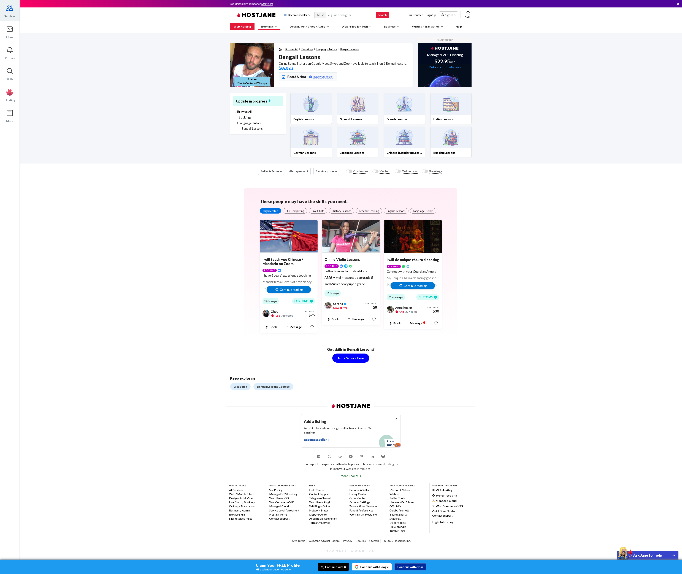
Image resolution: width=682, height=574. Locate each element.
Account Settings (359, 502)
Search (382, 15)
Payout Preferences (361, 510)
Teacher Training (369, 210)
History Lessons (341, 210)
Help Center (316, 490)
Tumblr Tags (397, 530)
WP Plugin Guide (319, 506)
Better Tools (397, 498)
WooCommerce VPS (281, 502)
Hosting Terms (278, 514)
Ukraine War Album (401, 502)
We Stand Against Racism (324, 540)
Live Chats (318, 210)
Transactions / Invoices (363, 506)
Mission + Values (399, 490)
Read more (286, 67)
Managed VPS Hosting (283, 494)
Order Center (357, 498)
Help (459, 26)
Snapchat (395, 518)
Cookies (361, 540)
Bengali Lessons (349, 49)
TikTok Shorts (398, 514)
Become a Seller (359, 490)
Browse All (291, 49)
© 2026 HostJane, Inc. (397, 540)
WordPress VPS (279, 498)
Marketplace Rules (240, 518)
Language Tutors (326, 49)
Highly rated (270, 210)
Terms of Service (319, 522)
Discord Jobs (397, 522)
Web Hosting (242, 26)
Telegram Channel (320, 498)
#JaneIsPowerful (350, 550)
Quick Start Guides (443, 511)
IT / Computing (295, 210)
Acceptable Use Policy (323, 518)
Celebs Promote (399, 510)
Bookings (267, 26)
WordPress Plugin (320, 502)
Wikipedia (240, 386)
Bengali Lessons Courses (273, 386)
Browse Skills (237, 514)
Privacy (347, 540)
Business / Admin (239, 510)
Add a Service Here (351, 358)
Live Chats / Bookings (242, 502)
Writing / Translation (426, 26)
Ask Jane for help (647, 555)
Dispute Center (318, 514)
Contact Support (279, 518)
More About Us (351, 476)
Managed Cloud (279, 506)
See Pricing (276, 490)
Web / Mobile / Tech (355, 26)
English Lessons (396, 210)
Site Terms (298, 540)
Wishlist (394, 494)
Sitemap (374, 540)
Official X (395, 506)
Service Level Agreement (284, 510)
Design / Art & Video (241, 498)
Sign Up (431, 15)
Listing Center (357, 494)
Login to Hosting (442, 522)
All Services (236, 490)
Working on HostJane (363, 514)
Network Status (319, 510)
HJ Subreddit (397, 526)
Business (390, 26)
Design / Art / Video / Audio (307, 26)
